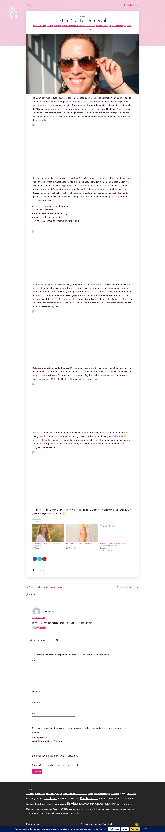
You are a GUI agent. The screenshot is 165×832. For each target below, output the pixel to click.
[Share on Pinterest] (44, 559)
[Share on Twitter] (39, 559)
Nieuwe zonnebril (69, 26)
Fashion (36, 26)
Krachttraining (89, 798)
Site (34, 714)
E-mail (36, 702)
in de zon (57, 26)
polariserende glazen (86, 26)
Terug (29, 5)
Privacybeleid (32, 824)
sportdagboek (95, 804)
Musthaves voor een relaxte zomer (46, 543)
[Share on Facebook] (35, 559)
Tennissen (64, 809)
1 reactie (40, 570)
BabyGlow (40, 793)
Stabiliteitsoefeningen (45, 809)
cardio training (82, 794)
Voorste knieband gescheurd (125, 809)
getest (36, 798)
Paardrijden (40, 804)
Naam (36, 691)
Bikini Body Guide (70, 794)
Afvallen (30, 793)
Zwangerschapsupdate (70, 813)
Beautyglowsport (56, 794)
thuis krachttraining (76, 809)
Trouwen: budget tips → (128, 587)
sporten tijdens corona (124, 804)
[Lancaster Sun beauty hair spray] (82, 533)
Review (73, 804)
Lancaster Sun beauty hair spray (79, 543)
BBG (48, 794)
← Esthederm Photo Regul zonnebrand (44, 587)
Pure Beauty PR (60, 804)
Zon (73, 29)
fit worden (115, 794)
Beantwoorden (39, 628)
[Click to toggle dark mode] (137, 824)
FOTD (122, 793)
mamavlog (112, 799)
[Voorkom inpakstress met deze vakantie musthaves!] (116, 533)
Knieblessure (74, 798)
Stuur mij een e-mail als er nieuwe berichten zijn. (55, 765)
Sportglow (31, 809)
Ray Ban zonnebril (116, 26)
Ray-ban (127, 26)
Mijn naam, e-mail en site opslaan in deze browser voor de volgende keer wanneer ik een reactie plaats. (79, 730)
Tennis (56, 809)
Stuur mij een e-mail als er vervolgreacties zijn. (55, 756)
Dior (95, 794)
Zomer (68, 29)
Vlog (113, 809)
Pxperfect (107, 824)
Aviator (43, 26)
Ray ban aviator (102, 26)
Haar (42, 799)
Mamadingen (103, 799)
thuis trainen (99, 809)
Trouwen (107, 809)
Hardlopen (50, 798)
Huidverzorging (63, 799)
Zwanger (57, 813)
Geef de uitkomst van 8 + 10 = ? (48, 739)
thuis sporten (88, 809)
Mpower (30, 804)
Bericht (35, 660)
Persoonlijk (51, 804)
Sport (82, 804)
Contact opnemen (131, 5)
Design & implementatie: (92, 824)
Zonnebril (95, 29)
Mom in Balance (125, 798)
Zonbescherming (83, 29)
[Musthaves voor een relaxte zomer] (48, 533)
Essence (100, 794)
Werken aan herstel (32, 813)
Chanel (90, 794)
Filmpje (107, 794)
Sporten (111, 804)
